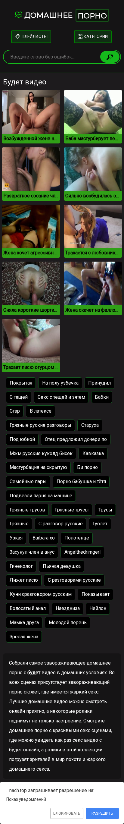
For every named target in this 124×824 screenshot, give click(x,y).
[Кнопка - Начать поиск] (109, 56)
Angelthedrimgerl (82, 552)
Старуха (90, 425)
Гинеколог (21, 566)
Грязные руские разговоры (40, 425)
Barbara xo (44, 538)
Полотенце (76, 538)
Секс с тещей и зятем (61, 397)
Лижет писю (24, 580)
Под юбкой (22, 439)
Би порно (87, 467)
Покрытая (21, 383)
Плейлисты (34, 36)
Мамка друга (24, 622)
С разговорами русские (74, 580)
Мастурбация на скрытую (38, 467)
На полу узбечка (60, 383)
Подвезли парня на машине (41, 495)
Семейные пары (28, 481)
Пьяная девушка (62, 566)
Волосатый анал (28, 608)
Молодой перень (68, 622)
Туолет (99, 524)
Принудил (99, 383)
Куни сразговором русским (41, 594)
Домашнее (65, 15)
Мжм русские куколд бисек (41, 453)
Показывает (96, 594)
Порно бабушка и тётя (81, 481)
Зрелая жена (24, 637)
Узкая (16, 538)
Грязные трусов (27, 510)
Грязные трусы (72, 510)
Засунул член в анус (32, 552)
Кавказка (93, 453)
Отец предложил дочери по (76, 439)
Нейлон (97, 608)
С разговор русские (61, 524)
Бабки (102, 397)
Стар (15, 411)
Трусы (105, 510)
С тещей (19, 397)
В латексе (40, 411)
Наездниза (68, 608)
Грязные (19, 524)
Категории (95, 36)
